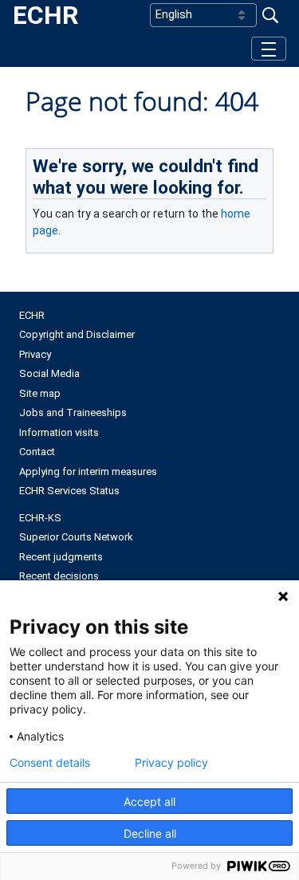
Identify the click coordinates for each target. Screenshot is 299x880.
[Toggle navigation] (268, 48)
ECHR (46, 15)
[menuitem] (149, 316)
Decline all (150, 833)
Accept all (149, 801)
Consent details (50, 762)
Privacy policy (171, 762)
